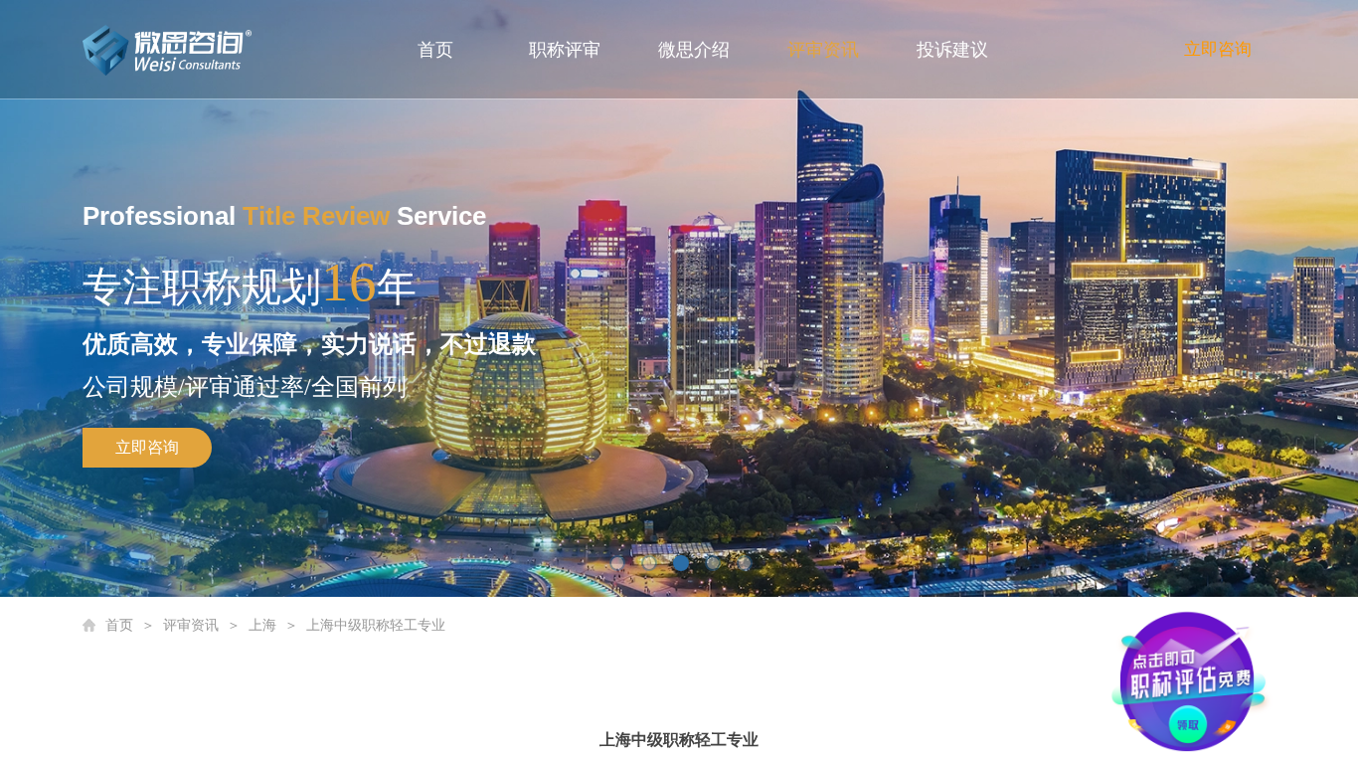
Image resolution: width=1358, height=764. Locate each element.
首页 (435, 50)
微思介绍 (694, 50)
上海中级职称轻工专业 (375, 625)
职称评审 (564, 50)
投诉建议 (952, 50)
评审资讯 (823, 50)
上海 (262, 625)
